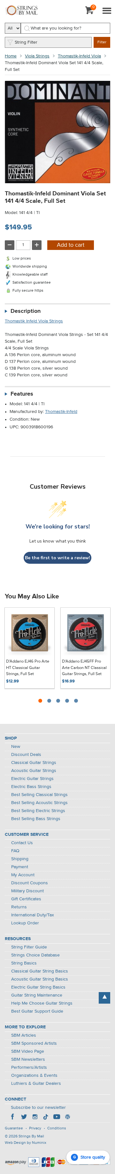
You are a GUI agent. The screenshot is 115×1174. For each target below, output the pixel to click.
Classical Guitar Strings (33, 762)
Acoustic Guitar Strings (33, 770)
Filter (101, 42)
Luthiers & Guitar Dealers (36, 1083)
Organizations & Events (34, 1075)
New (15, 746)
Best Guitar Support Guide (37, 1011)
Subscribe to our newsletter (38, 1107)
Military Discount (27, 891)
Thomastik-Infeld (61, 411)
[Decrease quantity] (9, 245)
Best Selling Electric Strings (38, 811)
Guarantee (14, 1128)
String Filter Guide (29, 947)
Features (22, 394)
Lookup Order (25, 923)
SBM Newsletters (28, 1059)
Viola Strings (37, 56)
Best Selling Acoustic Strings (39, 803)
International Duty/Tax (32, 915)
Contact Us (22, 843)
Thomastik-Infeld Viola (79, 56)
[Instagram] (35, 1117)
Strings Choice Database (35, 955)
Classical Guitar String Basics (39, 971)
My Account (22, 875)
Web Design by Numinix (25, 1143)
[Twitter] (24, 1117)
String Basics (24, 963)
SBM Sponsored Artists (34, 1043)
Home (11, 56)
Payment (19, 867)
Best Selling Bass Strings (35, 819)
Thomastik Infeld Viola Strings (34, 321)
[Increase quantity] (37, 245)
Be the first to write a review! (57, 558)
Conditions (56, 1128)
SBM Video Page (27, 1051)
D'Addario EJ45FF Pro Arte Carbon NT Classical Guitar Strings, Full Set (84, 667)
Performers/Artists (29, 1067)
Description (26, 311)
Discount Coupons (29, 883)
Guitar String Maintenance (36, 995)
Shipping (19, 859)
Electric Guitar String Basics (38, 987)
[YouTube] (56, 1117)
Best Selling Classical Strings (39, 795)
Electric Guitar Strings (32, 778)
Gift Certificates (26, 899)
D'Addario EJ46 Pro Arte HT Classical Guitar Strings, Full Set (27, 667)
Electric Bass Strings (31, 786)
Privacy (35, 1128)
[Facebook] (13, 1117)
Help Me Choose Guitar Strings (42, 1003)
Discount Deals (26, 754)
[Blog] (67, 1117)
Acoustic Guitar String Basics (39, 979)
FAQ (15, 851)
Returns (19, 907)
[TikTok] (45, 1117)
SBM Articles (23, 1035)
